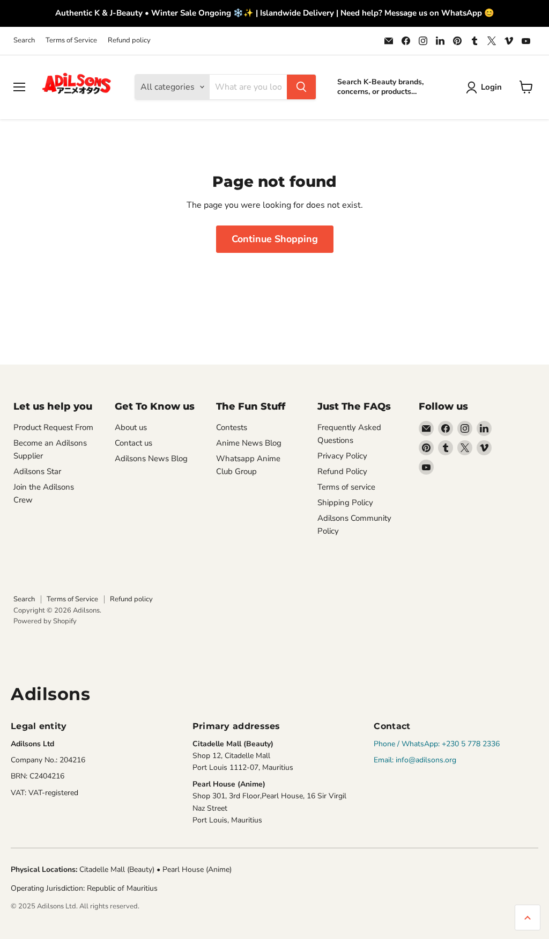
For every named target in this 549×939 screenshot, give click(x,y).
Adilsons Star (37, 471)
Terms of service (346, 487)
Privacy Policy (342, 455)
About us (131, 427)
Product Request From (53, 427)
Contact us (133, 443)
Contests (231, 427)
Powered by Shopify (45, 621)
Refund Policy (342, 471)
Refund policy (129, 41)
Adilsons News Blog (151, 458)
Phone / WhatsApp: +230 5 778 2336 (437, 744)
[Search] (301, 87)
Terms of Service (71, 41)
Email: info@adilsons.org (415, 760)
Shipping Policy (345, 502)
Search (24, 41)
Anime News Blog (248, 443)
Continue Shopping (275, 238)
